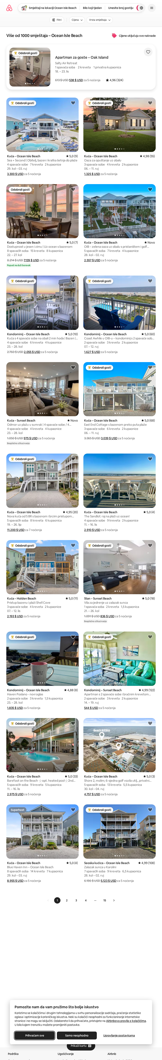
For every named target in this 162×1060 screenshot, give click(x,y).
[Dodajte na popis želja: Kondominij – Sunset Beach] (150, 637)
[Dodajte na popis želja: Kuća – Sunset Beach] (73, 367)
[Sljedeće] (114, 900)
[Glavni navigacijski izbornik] (152, 8)
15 (104, 900)
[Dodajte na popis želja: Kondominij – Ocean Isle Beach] (73, 281)
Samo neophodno (77, 1035)
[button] (76, 80)
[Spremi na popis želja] (148, 52)
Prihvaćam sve (34, 1035)
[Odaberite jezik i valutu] (141, 8)
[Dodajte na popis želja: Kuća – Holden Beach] (73, 545)
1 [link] (57, 900)
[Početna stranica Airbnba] (9, 8)
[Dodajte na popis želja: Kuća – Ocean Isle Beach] (73, 103)
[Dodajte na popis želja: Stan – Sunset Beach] (150, 545)
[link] (48, 900)
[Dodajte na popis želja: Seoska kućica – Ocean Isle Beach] (150, 809)
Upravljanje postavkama (119, 1035)
